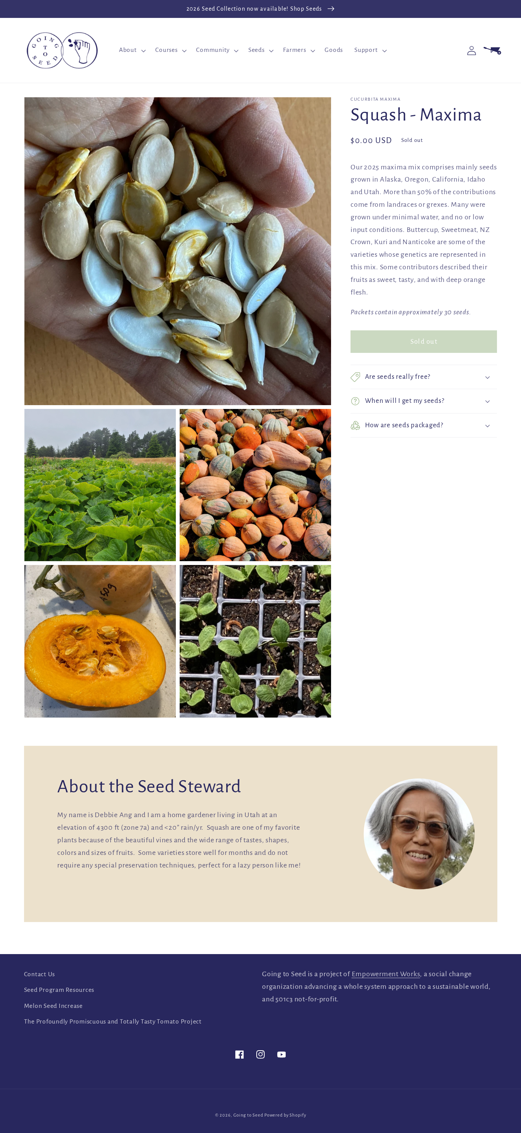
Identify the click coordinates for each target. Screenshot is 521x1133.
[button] (131, 50)
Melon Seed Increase (53, 1006)
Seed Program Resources (59, 990)
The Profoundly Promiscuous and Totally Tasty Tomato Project (113, 1021)
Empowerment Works (386, 974)
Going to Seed (248, 1115)
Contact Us (39, 974)
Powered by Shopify (285, 1115)
